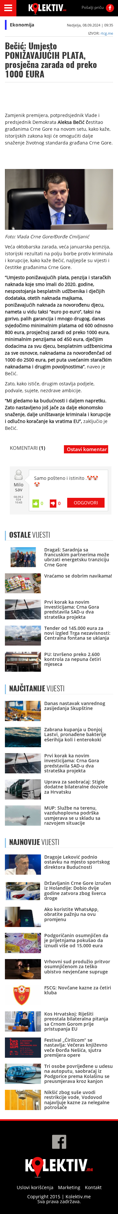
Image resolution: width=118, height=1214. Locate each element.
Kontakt (93, 1187)
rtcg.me (107, 33)
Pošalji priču (93, 7)
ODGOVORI (86, 502)
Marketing (69, 1187)
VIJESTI (37, 688)
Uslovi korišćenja (35, 1187)
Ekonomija (22, 25)
